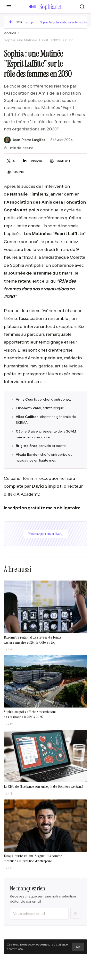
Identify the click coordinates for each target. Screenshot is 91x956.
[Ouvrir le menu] (9, 7)
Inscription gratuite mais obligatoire (42, 508)
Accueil (10, 33)
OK (78, 946)
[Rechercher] (82, 7)
